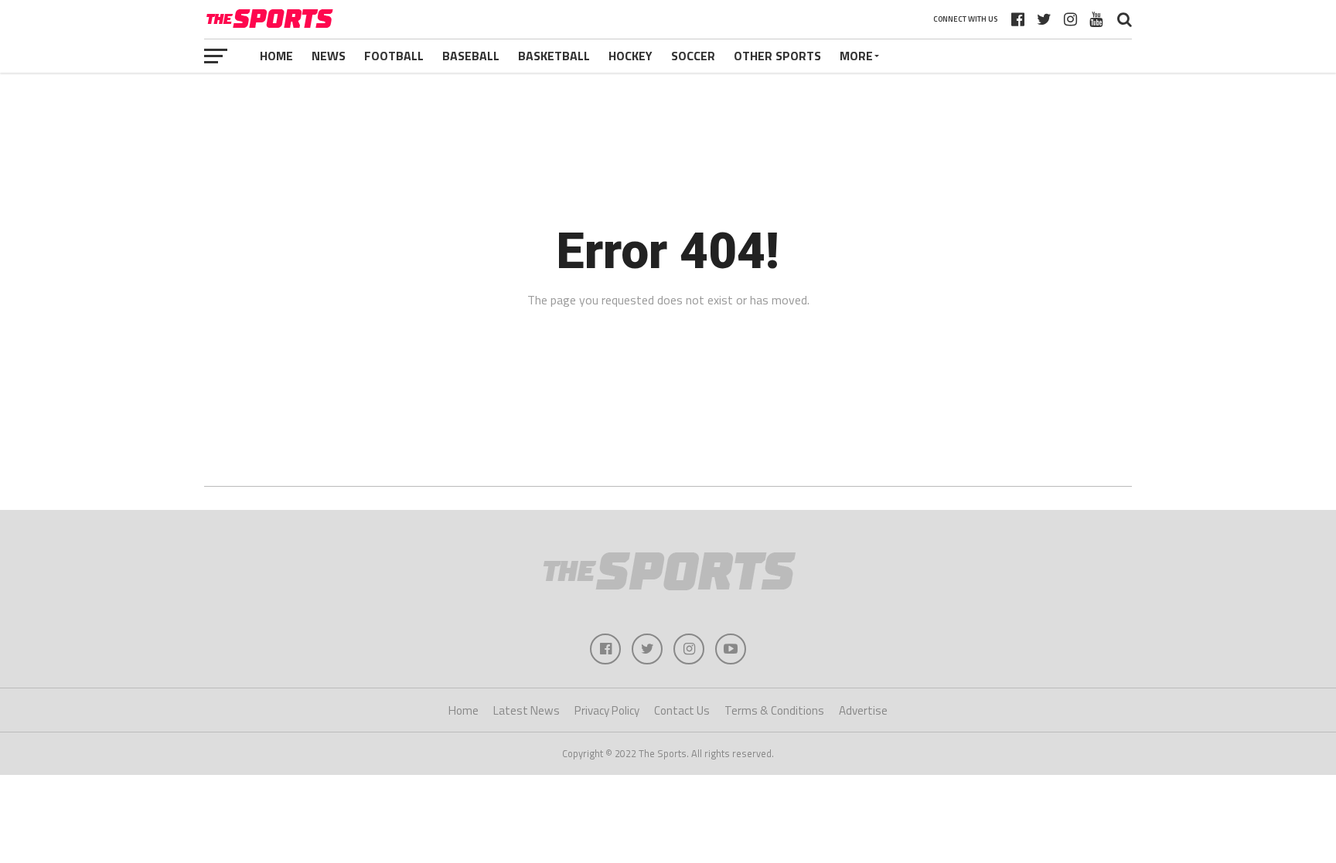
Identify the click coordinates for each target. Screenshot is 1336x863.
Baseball (470, 55)
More (856, 55)
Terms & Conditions (774, 710)
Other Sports (777, 55)
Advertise (863, 710)
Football (394, 55)
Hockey (630, 55)
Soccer (693, 55)
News (329, 55)
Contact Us (682, 710)
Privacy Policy (606, 710)
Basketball (554, 55)
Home (276, 55)
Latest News (526, 710)
